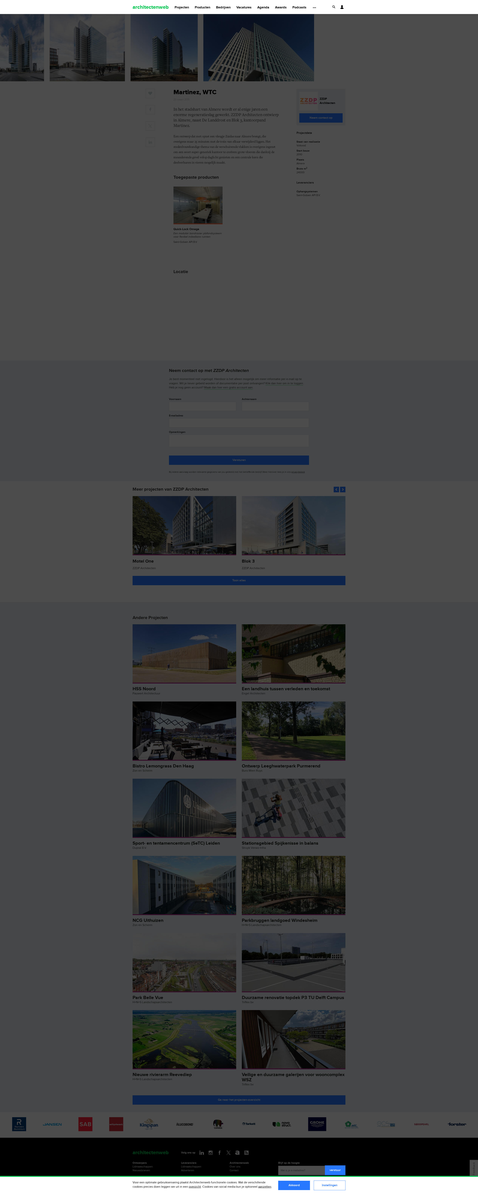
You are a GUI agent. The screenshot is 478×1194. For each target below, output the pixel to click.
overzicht (195, 1187)
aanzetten (264, 1187)
